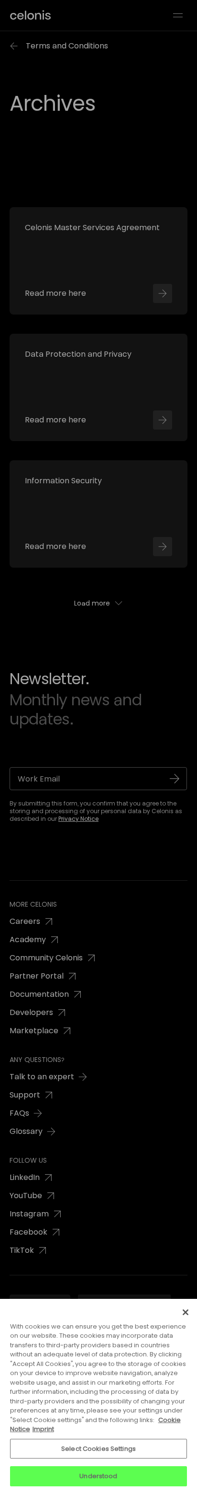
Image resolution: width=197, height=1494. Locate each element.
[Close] (185, 1312)
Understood (98, 1476)
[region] (98, 1396)
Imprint (43, 1429)
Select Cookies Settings (98, 1448)
